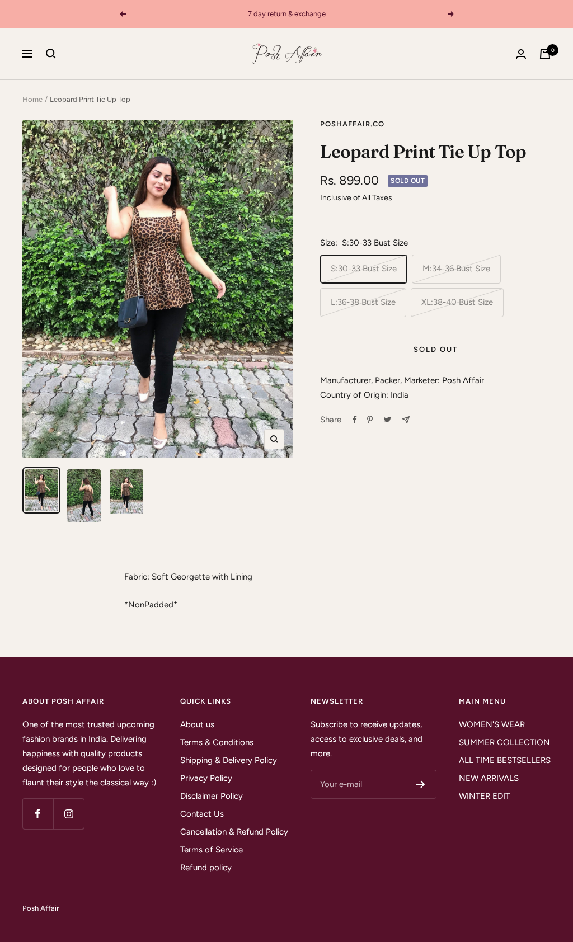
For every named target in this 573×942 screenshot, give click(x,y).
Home (32, 99)
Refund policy (206, 868)
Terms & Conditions (216, 742)
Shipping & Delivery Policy (228, 760)
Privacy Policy (206, 778)
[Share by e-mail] (406, 419)
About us (197, 724)
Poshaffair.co (352, 124)
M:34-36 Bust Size (456, 268)
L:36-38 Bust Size (363, 302)
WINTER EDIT (484, 796)
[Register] (420, 784)
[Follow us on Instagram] (68, 813)
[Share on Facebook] (355, 419)
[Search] (51, 54)
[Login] (521, 54)
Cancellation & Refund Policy (234, 832)
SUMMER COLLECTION (504, 742)
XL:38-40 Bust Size (457, 302)
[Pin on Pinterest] (370, 419)
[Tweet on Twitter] (387, 419)
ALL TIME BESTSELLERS (505, 760)
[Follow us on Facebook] (37, 813)
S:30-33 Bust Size (364, 268)
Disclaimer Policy (211, 796)
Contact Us (202, 814)
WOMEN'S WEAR (492, 724)
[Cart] (545, 54)
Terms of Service (211, 850)
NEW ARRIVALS (489, 778)
